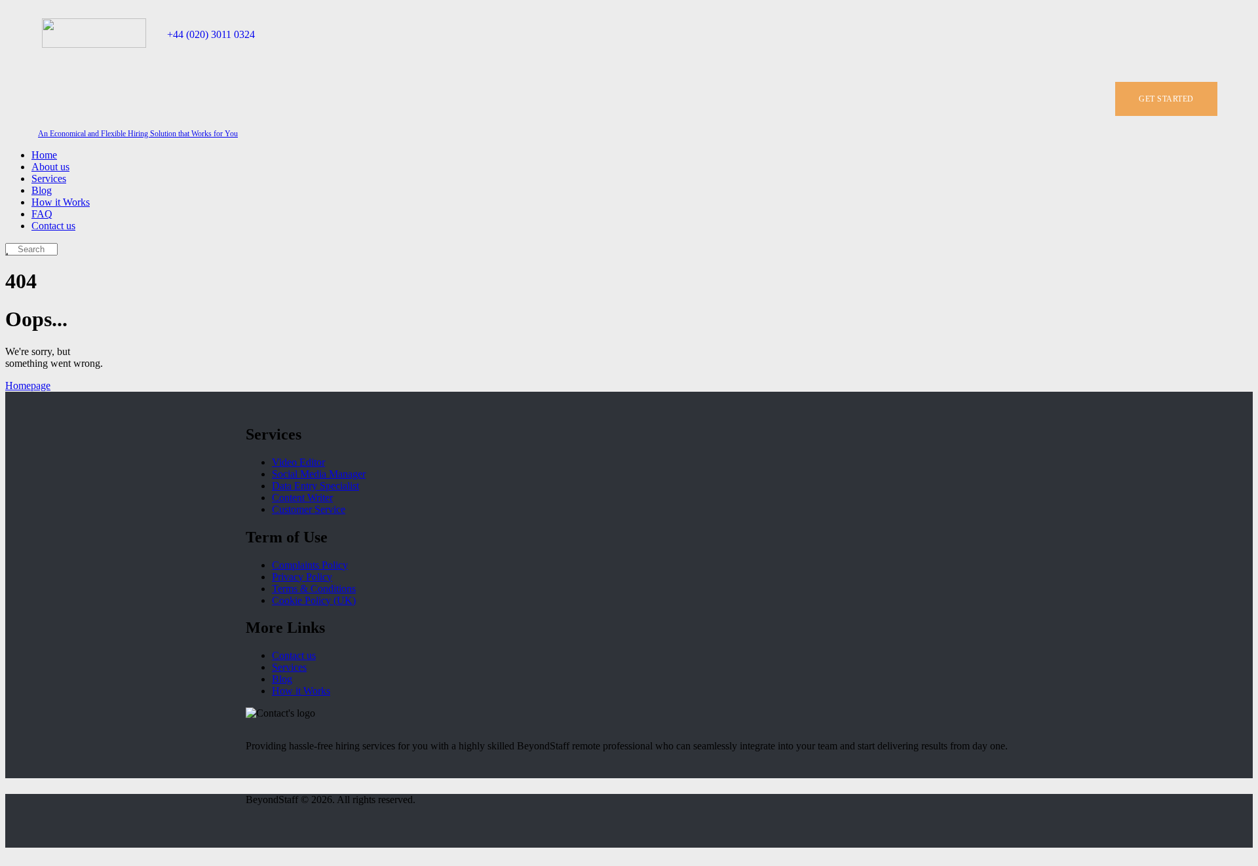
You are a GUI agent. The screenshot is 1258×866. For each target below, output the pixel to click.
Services (289, 667)
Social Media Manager (319, 474)
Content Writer (302, 497)
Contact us (294, 655)
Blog (282, 679)
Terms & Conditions (314, 588)
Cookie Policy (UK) (314, 600)
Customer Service (308, 509)
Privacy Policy (302, 576)
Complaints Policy (310, 565)
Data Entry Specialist (315, 485)
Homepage (27, 385)
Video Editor (298, 462)
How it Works (301, 690)
